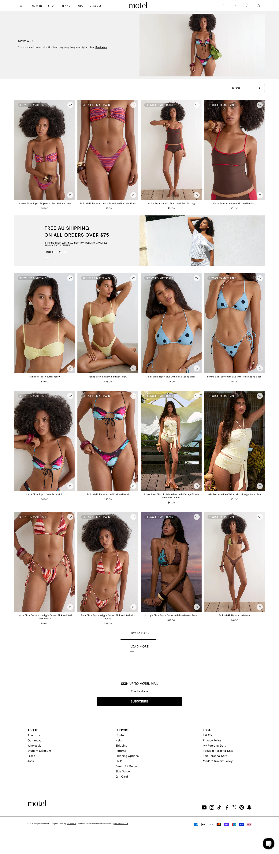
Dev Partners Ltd (121, 823)
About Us (34, 735)
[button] (70, 105)
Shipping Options (127, 756)
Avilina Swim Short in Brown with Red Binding (171, 203)
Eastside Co (71, 823)
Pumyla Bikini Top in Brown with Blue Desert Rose (171, 615)
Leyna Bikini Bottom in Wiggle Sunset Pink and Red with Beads (45, 617)
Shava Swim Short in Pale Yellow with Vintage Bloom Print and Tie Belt (171, 496)
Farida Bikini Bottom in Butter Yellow (108, 376)
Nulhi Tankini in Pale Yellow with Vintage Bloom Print (234, 494)
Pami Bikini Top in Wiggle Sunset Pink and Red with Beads (108, 617)
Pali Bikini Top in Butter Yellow (44, 376)
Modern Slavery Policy (217, 761)
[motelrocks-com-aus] (138, 5)
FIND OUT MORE (56, 252)
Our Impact (35, 740)
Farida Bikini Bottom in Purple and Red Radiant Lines (108, 203)
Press (31, 756)
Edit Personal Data (215, 756)
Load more (139, 646)
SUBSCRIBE (139, 701)
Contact (121, 735)
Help (118, 740)
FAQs (119, 761)
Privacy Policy (212, 740)
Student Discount (39, 751)
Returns (121, 751)
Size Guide (123, 771)
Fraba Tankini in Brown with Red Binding (234, 203)
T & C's (207, 735)
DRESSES (96, 5)
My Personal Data (214, 746)
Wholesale (34, 746)
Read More (101, 47)
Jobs (31, 761)
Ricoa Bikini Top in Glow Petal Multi (44, 494)
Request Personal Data (218, 751)
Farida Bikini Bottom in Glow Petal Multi (108, 494)
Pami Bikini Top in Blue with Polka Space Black (171, 376)
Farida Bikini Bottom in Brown (234, 615)
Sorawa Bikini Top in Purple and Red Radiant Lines (44, 203)
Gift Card (122, 777)
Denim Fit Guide (126, 766)
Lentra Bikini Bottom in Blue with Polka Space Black (234, 376)
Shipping (121, 746)
